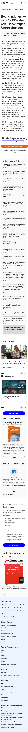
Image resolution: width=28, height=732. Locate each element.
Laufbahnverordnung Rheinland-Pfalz (13, 313)
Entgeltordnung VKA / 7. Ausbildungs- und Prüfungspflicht (14, 211)
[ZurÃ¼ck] (21, 373)
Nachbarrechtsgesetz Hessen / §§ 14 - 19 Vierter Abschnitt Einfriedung (14, 297)
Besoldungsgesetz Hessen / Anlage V (13, 256)
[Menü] (11, 3)
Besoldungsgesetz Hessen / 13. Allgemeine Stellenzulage (13, 250)
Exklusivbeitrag (7, 367)
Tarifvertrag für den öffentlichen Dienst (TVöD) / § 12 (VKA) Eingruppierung (14, 172)
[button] (14, 146)
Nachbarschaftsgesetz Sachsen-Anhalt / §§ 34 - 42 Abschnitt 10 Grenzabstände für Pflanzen (14, 203)
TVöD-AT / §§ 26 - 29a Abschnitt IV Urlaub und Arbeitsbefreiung (14, 164)
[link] (3, 9)
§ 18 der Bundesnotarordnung (13, 115)
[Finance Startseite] (5, 3)
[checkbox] (4, 535)
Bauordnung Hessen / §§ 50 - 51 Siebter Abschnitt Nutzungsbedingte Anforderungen (13, 305)
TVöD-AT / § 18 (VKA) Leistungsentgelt (14, 218)
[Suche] (21, 3)
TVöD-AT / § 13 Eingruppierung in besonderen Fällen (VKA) (13, 242)
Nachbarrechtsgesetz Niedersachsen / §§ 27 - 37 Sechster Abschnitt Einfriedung (14, 225)
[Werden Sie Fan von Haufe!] (2, 683)
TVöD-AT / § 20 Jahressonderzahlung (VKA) (13, 195)
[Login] (25, 3)
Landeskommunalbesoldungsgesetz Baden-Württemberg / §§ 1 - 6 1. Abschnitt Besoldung (13, 187)
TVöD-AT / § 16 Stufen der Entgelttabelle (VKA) (13, 179)
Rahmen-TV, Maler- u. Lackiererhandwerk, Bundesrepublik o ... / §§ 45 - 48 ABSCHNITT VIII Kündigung (14, 234)
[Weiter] (25, 373)
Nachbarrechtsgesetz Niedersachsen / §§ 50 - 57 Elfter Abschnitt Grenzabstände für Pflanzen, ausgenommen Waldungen (14, 264)
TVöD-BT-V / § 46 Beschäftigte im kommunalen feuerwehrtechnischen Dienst (13, 320)
